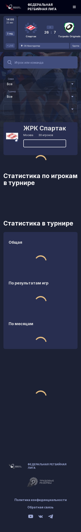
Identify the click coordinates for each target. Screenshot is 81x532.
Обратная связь (40, 507)
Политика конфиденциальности (40, 500)
